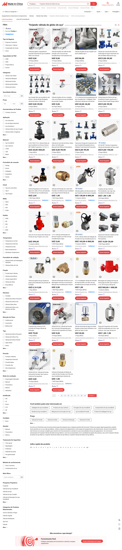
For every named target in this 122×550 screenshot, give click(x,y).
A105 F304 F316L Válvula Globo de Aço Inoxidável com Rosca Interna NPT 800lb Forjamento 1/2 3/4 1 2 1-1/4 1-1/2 (39, 145)
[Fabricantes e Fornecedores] (12, 4)
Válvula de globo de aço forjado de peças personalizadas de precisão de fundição (39, 282)
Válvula (43, 8)
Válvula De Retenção (73, 8)
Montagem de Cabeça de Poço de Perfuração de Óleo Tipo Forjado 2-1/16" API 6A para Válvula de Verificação (108, 283)
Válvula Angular (7, 515)
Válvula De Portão (85, 8)
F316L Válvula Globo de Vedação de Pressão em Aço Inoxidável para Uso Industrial (85, 238)
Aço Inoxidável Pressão (82, 411)
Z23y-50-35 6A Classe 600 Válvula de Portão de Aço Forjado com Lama (39, 236)
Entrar (118, 5)
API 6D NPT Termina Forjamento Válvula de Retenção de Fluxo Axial (108, 146)
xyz (87, 447)
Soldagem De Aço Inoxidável (40, 407)
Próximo (91, 395)
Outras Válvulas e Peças (10, 512)
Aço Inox (5, 521)
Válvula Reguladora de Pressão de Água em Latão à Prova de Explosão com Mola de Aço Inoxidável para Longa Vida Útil (39, 191)
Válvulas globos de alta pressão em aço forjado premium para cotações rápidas (85, 192)
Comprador (87, 11)
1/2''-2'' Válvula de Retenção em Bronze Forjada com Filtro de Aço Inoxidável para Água (61, 237)
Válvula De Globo (62, 8)
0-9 (31, 447)
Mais (31, 423)
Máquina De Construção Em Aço (61, 411)
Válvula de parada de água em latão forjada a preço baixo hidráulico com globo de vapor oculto (85, 328)
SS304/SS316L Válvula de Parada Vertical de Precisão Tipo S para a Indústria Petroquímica (38, 374)
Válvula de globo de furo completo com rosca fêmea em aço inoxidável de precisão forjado (62, 99)
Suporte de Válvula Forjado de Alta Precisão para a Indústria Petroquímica (108, 237)
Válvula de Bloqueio (8, 518)
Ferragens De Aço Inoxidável (81, 407)
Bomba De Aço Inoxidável (39, 411)
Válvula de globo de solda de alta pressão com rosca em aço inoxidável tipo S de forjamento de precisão (62, 54)
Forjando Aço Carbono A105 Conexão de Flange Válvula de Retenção (37, 328)
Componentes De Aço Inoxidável (104, 407)
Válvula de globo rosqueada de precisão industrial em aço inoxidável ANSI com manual (39, 53)
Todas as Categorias (10, 11)
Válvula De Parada (51, 8)
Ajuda (98, 11)
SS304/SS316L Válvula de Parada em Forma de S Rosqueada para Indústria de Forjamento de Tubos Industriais (62, 328)
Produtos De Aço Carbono (61, 407)
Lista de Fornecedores (22, 19)
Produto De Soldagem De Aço (103, 411)
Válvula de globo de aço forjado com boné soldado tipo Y (85, 52)
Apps (106, 11)
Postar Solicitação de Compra (92, 541)
